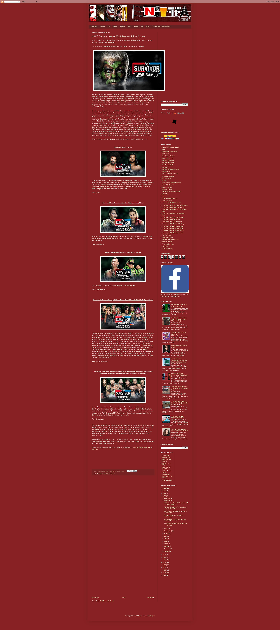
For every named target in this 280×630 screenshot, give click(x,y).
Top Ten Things (167, 235)
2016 (164, 570)
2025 (164, 491)
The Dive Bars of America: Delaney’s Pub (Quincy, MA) (179, 402)
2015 (164, 572)
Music (115, 26)
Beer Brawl (165, 154)
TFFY (164, 196)
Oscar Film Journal (168, 185)
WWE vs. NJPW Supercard (170, 239)
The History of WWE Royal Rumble (172, 226)
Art (142, 26)
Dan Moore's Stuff (167, 165)
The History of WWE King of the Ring (173, 224)
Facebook (147, 447)
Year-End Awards (167, 248)
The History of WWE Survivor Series (173, 230)
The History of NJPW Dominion (171, 203)
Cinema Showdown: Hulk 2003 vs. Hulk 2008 (178, 305)
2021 (164, 557)
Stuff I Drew (165, 194)
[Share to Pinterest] (136, 471)
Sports (122, 26)
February (167, 549)
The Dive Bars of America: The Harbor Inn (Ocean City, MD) (179, 388)
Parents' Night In (167, 189)
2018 (164, 565)
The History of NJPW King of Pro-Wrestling (175, 205)
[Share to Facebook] (134, 471)
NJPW (164, 180)
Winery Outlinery (167, 242)
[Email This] (128, 471)
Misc (147, 26)
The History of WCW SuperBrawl (172, 221)
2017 (164, 567)
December (167, 498)
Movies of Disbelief (168, 176)
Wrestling (93, 26)
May (165, 541)
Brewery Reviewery (168, 160)
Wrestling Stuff (101, 473)
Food (136, 26)
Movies (102, 26)
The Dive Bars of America (169, 198)
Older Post (150, 598)
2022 (164, 554)
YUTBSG (165, 246)
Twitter (136, 447)
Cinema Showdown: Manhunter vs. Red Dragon (179, 374)
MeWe (141, 447)
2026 (164, 488)
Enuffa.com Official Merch (161, 26)
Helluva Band (166, 171)
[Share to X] (132, 471)
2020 (164, 560)
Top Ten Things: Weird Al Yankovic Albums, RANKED (179, 430)
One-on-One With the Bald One (171, 183)
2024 (164, 493)
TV (109, 26)
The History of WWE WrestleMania (172, 233)
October (166, 528)
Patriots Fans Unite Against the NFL (167, 476)
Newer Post (95, 598)
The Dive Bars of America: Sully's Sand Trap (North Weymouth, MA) (179, 319)
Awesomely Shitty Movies (170, 151)
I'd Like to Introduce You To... (170, 174)
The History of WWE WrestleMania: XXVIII (177, 416)
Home (123, 598)
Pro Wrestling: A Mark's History (171, 191)
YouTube (94, 449)
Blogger (152, 616)
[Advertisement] (174, 65)
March (166, 546)
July (165, 536)
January (166, 551)
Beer (129, 26)
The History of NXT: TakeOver (171, 219)
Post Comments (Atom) (107, 601)
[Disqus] (123, 507)
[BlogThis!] (130, 471)
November (167, 500)
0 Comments (120, 471)
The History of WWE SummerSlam (172, 228)
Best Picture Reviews (168, 156)
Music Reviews (166, 178)
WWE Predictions (109, 473)
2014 (164, 575)
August (166, 533)
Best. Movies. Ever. (168, 158)
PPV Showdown (167, 187)
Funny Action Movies (166, 467)
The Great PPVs (167, 200)
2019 (164, 562)
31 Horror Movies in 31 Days (170, 147)
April (165, 544)
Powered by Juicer (167, 113)
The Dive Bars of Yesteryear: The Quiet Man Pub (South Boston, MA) (179, 360)
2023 (164, 496)
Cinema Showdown (168, 162)
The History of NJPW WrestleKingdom (173, 207)
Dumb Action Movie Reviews (170, 169)
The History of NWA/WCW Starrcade (173, 217)
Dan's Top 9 (165, 167)
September (167, 531)
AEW (163, 149)
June (166, 538)
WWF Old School (167, 480)
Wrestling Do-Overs (168, 244)
